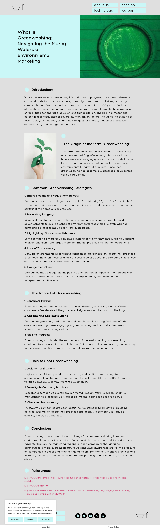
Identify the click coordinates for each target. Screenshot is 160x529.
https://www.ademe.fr (36, 485)
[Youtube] (90, 515)
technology (103, 10)
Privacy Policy (113, 527)
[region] (30, 512)
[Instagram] (96, 515)
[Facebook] (77, 515)
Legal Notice (46, 527)
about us (101, 5)
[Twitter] (84, 515)
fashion (128, 5)
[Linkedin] (103, 515)
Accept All (46, 519)
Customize (15, 519)
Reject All (30, 519)
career (128, 10)
